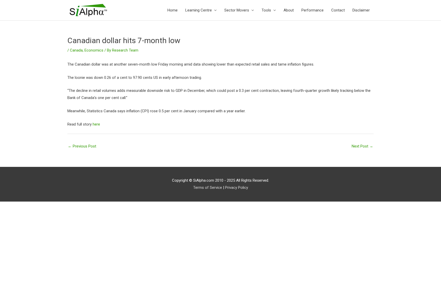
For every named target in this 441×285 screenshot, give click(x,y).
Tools (266, 10)
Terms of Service (207, 187)
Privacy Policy (236, 187)
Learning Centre (198, 10)
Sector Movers (236, 10)
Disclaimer (361, 10)
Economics (93, 50)
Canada (76, 50)
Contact (338, 10)
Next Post (362, 146)
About (289, 10)
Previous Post (82, 146)
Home (172, 10)
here (96, 124)
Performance (312, 10)
